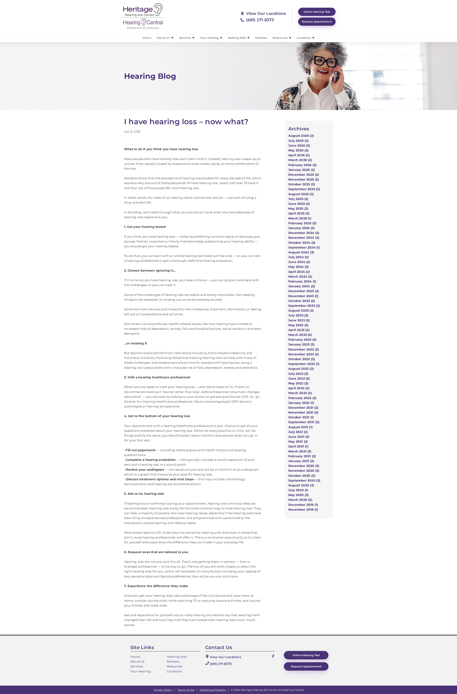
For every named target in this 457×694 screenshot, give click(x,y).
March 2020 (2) (300, 500)
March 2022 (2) (300, 393)
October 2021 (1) (301, 417)
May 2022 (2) (298, 383)
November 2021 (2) (303, 412)
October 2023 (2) (301, 301)
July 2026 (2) (298, 140)
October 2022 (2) (301, 359)
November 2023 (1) (303, 296)
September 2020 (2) (304, 480)
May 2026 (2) (298, 150)
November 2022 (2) (303, 354)
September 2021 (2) (304, 422)
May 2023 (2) (298, 325)
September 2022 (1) (304, 364)
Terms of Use (185, 690)
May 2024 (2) (298, 267)
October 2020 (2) (301, 475)
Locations (304, 37)
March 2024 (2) (300, 276)
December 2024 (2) (303, 233)
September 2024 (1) (304, 247)
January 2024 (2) (301, 286)
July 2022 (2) (298, 373)
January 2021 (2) (301, 461)
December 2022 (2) (303, 349)
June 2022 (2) (299, 378)
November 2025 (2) (303, 179)
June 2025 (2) (299, 204)
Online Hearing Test (306, 655)
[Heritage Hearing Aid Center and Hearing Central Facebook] (273, 657)
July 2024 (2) (298, 257)
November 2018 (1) (303, 509)
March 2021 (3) (299, 451)
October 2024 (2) (301, 242)
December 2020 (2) (303, 466)
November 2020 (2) (303, 470)
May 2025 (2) (298, 208)
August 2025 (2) (301, 194)
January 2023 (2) (301, 344)
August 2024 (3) (301, 252)
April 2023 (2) (299, 330)
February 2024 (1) (302, 281)
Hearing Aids (237, 37)
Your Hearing (210, 37)
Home (146, 37)
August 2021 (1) (300, 427)
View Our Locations (265, 13)
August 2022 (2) (301, 368)
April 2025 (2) (299, 213)
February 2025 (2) (302, 223)
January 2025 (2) (301, 228)
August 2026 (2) (301, 135)
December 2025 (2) (303, 174)
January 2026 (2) (301, 170)
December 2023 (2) (303, 291)
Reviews (261, 37)
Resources (280, 37)
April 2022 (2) (299, 388)
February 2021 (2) (302, 456)
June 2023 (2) (299, 320)
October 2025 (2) (301, 184)
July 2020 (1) (298, 490)
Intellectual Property (213, 690)
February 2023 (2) (302, 339)
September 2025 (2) (304, 189)
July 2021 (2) (298, 432)
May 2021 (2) (298, 441)
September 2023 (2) (304, 305)
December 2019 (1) (303, 505)
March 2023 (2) (300, 335)
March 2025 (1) (299, 218)
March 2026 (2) (300, 160)
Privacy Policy (163, 690)
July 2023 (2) (298, 315)
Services (185, 37)
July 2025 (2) (298, 199)
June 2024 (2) (299, 262)
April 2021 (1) (298, 446)
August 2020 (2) (301, 485)
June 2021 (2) (298, 437)
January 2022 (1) (301, 403)
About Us (164, 37)
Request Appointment (317, 21)
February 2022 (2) (302, 398)
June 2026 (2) (299, 145)
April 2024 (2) (299, 272)
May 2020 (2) (298, 495)
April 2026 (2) (299, 155)
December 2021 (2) (303, 407)
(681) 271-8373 (259, 19)
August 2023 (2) (301, 310)
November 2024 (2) (303, 237)
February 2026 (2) (302, 165)
